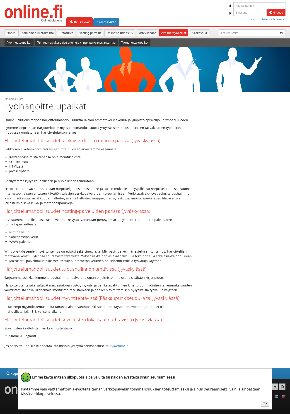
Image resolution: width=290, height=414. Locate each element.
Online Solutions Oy (119, 33)
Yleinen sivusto (80, 21)
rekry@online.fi (117, 346)
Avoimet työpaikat (173, 33)
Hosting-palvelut (90, 33)
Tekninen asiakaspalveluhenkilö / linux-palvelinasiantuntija (76, 42)
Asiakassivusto (106, 22)
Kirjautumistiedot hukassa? (267, 19)
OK (265, 403)
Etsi (280, 33)
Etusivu (12, 33)
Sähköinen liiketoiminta (38, 33)
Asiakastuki (199, 33)
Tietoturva (66, 33)
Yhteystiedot (147, 33)
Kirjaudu (277, 12)
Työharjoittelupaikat (134, 42)
